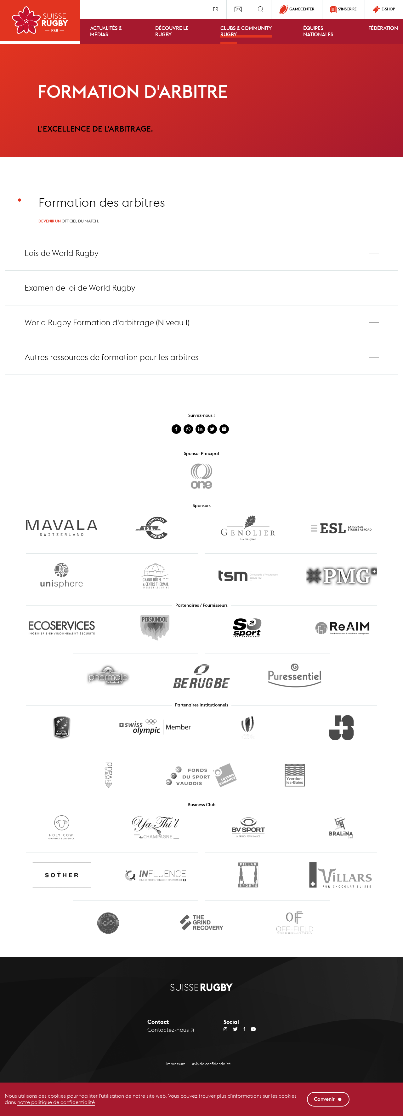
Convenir (324, 1099)
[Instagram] (225, 1029)
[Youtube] (250, 1029)
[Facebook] (241, 1029)
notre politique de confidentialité (56, 1102)
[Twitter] (232, 1029)
